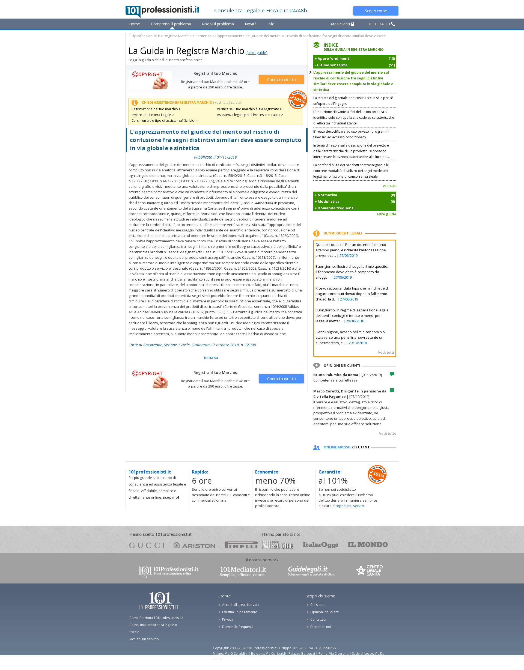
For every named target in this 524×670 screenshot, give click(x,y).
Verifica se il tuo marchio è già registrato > (249, 109)
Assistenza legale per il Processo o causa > (250, 114)
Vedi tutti (389, 186)
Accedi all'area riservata (240, 604)
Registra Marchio (178, 35)
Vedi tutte (387, 433)
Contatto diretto (281, 79)
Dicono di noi (320, 626)
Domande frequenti (237, 626)
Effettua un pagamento (239, 612)
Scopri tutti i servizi (348, 505)
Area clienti (341, 23)
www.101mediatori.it (243, 571)
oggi (320, 545)
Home (134, 23)
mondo (368, 545)
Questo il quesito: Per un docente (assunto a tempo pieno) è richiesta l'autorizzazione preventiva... (350, 250)
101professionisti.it (144, 35)
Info (271, 23)
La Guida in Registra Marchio (186, 50)
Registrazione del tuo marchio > (156, 109)
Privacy (227, 619)
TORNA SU (211, 357)
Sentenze (203, 35)
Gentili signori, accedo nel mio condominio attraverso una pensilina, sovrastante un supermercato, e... (350, 337)
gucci (146, 545)
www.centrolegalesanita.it (370, 571)
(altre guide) (256, 52)
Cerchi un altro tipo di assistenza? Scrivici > (164, 120)
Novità (251, 23)
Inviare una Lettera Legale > (153, 114)
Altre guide (386, 214)
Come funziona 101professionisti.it (156, 617)
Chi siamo (318, 604)
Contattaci (318, 619)
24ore (277, 545)
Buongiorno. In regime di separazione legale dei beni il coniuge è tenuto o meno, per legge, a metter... (352, 315)
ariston (194, 545)
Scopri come (376, 10)
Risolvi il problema (218, 23)
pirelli (241, 545)
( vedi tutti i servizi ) (227, 102)
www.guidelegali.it (311, 571)
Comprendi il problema (171, 23)
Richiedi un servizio (144, 639)
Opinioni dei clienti (324, 612)
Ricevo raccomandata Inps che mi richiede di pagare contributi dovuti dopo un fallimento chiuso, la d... (352, 294)
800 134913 (380, 23)
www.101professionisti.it (168, 571)
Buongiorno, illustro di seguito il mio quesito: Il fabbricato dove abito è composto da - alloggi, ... (351, 272)
